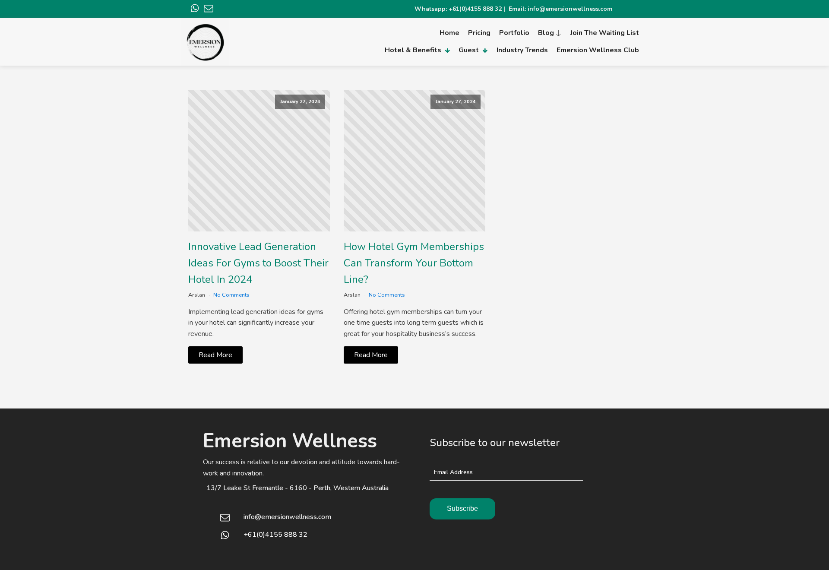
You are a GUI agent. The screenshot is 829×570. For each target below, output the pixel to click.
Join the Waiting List (604, 33)
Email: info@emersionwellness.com (560, 9)
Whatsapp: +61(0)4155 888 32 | (461, 9)
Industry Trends (522, 50)
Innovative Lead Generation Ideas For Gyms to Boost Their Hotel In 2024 (258, 263)
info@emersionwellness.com (287, 517)
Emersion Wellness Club (598, 50)
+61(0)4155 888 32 (275, 534)
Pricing (479, 33)
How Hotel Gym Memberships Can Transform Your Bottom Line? (414, 263)
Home (449, 33)
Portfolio (514, 33)
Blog (546, 33)
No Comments (231, 295)
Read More (215, 355)
